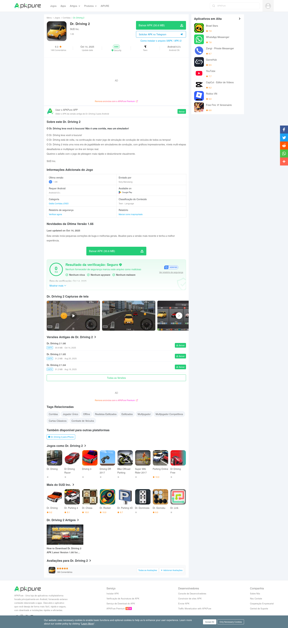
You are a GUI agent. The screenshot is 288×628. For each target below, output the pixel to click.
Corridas (66, 17)
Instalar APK (112, 593)
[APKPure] (27, 5)
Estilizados (127, 414)
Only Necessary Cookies (231, 621)
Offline (86, 414)
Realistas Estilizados (105, 414)
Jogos (57, 17)
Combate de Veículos (83, 420)
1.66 (56, 181)
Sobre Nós (255, 593)
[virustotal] (120, 264)
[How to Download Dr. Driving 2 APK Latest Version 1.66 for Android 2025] (65, 534)
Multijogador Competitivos (169, 414)
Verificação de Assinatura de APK (122, 598)
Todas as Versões (116, 377)
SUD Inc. (74, 29)
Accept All (209, 621)
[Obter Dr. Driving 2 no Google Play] (125, 192)
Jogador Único (70, 414)
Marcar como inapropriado (131, 214)
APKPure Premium (115, 608)
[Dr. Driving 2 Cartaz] (128, 316)
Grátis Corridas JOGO (58, 203)
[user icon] (268, 6)
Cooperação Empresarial (262, 603)
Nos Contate (256, 598)
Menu (49, 17)
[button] (116, 48)
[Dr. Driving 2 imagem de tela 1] (184, 316)
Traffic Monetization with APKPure (194, 608)
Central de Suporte (259, 608)
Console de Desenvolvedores (192, 593)
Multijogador (144, 414)
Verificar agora (55, 214)
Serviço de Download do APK (120, 603)
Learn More (87, 623)
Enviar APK (184, 603)
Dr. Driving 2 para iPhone (62, 436)
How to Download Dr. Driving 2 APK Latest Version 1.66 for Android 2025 (64, 550)
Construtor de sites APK (190, 598)
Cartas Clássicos (57, 420)
